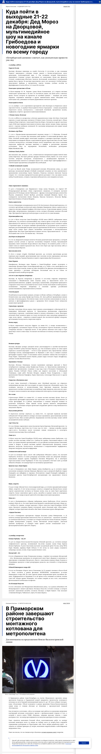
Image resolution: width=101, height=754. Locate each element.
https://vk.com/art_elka (16, 148)
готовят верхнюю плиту (48, 732)
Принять (84, 743)
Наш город (66, 603)
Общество (66, 6)
